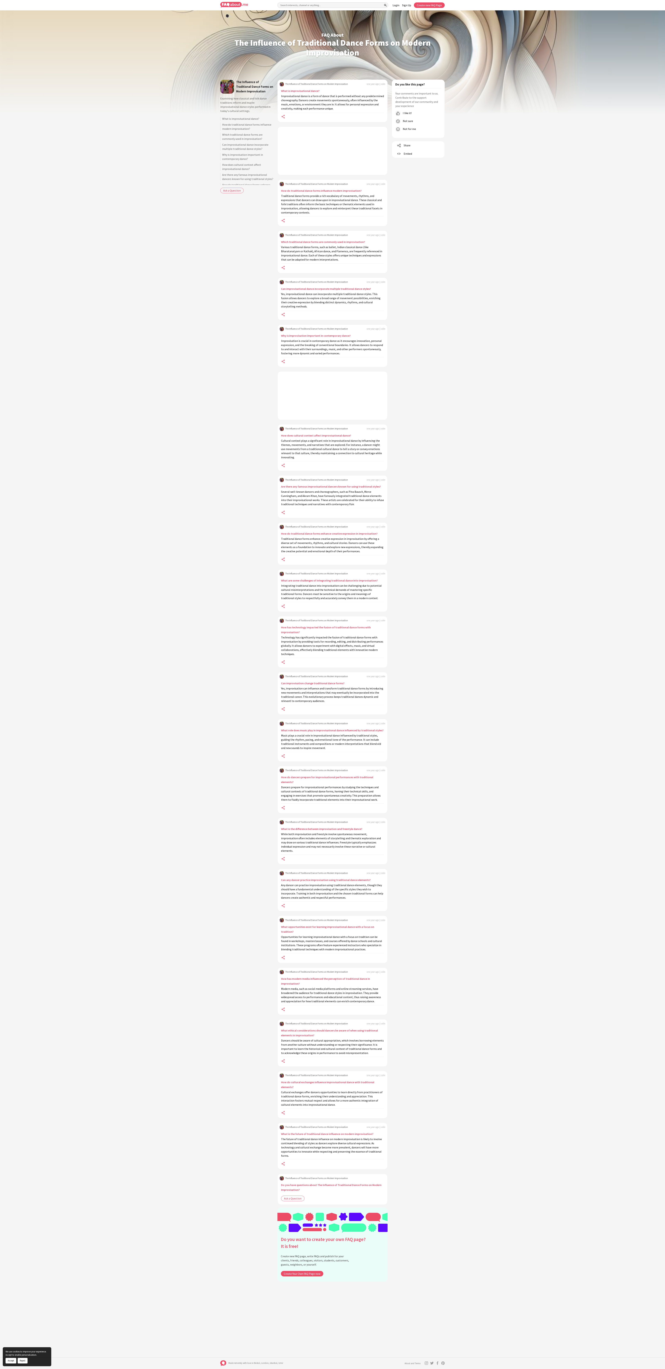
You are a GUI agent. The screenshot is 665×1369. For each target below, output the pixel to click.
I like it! (407, 113)
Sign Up (406, 5)
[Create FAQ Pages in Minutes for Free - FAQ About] (234, 5)
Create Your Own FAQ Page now (302, 1273)
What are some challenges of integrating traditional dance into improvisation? (329, 580)
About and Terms (412, 1363)
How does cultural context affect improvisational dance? (241, 167)
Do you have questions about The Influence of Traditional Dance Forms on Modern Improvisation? (331, 1187)
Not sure (407, 121)
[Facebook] (437, 1363)
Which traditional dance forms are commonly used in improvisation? (242, 136)
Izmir (280, 1363)
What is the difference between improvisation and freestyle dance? (321, 829)
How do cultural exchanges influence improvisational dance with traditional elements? (327, 1084)
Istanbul (273, 1363)
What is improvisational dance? (240, 118)
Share (407, 145)
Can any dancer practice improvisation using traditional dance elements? (326, 880)
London (265, 1363)
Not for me (409, 129)
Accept (11, 1360)
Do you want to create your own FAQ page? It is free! (323, 1242)
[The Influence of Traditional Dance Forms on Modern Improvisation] (227, 87)
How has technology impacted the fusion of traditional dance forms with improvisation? (326, 630)
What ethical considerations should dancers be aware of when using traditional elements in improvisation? (329, 1033)
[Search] (385, 5)
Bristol (257, 1363)
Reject (22, 1360)
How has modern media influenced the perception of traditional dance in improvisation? (325, 981)
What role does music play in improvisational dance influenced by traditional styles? (332, 730)
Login (396, 5)
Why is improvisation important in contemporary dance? (242, 157)
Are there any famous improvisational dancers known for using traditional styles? (247, 177)
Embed (408, 153)
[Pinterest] (443, 1363)
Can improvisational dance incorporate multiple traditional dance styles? (245, 147)
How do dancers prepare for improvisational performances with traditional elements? (327, 779)
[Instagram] (426, 1363)
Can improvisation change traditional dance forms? (312, 683)
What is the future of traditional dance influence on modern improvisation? (327, 1134)
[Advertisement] (332, 151)
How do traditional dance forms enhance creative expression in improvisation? (329, 533)
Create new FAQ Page (429, 5)
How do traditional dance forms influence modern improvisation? (246, 126)
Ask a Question (232, 190)
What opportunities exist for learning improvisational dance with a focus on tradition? (327, 929)
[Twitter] (432, 1363)
